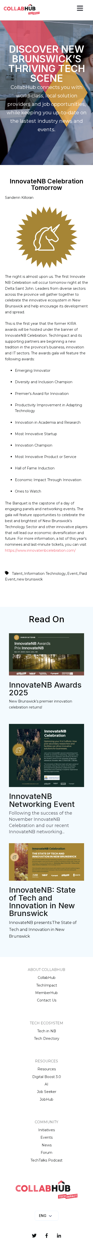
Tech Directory (46, 1038)
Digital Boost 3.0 (46, 1077)
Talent (17, 573)
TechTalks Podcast (46, 1160)
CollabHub (47, 977)
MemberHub (46, 993)
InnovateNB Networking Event (42, 800)
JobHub (46, 1099)
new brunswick (30, 579)
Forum (46, 1152)
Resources (46, 1069)
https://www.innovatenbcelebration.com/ (40, 550)
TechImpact (46, 985)
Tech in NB (46, 1031)
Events (46, 1137)
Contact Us (46, 1000)
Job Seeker (46, 1091)
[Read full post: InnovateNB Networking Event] (46, 785)
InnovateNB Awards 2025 (45, 688)
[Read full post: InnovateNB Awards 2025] (46, 674)
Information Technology (45, 573)
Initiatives (46, 1130)
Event (72, 573)
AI (46, 1084)
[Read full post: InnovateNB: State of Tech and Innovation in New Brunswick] (46, 879)
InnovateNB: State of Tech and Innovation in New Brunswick (42, 901)
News (47, 1145)
